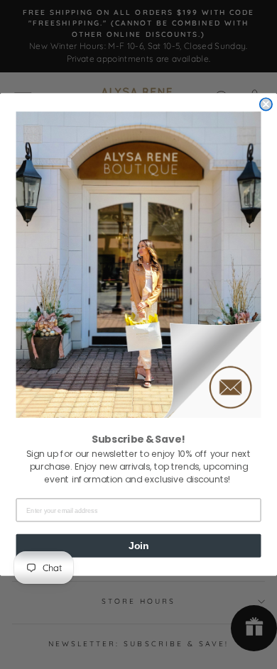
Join (139, 545)
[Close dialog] (266, 104)
